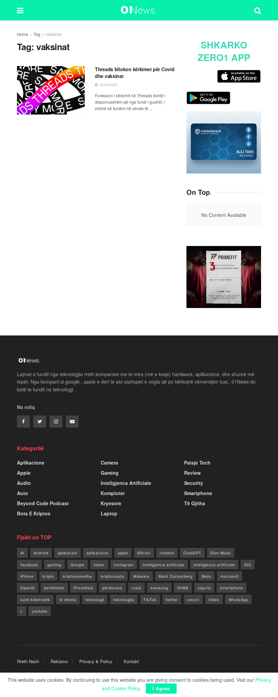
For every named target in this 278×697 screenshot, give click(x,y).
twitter (172, 599)
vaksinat (53, 34)
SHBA (182, 587)
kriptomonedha (77, 576)
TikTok (150, 599)
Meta (206, 576)
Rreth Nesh (28, 661)
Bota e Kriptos (34, 513)
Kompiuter (113, 493)
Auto (22, 493)
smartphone (231, 587)
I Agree (161, 688)
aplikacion (67, 552)
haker (99, 564)
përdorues (112, 587)
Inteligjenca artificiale (163, 564)
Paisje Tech (197, 462)
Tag (37, 34)
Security (193, 482)
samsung (159, 587)
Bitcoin (144, 552)
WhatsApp (238, 599)
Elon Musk (221, 552)
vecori (193, 599)
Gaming (110, 472)
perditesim (54, 587)
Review (192, 472)
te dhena (67, 599)
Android (41, 552)
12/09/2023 (107, 84)
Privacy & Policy (95, 661)
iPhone (27, 576)
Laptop (109, 513)
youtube (39, 611)
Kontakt (131, 661)
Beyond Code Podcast (43, 503)
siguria (204, 587)
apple (123, 552)
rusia (136, 587)
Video (214, 599)
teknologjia (123, 599)
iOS (247, 564)
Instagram (124, 564)
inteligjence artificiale (214, 564)
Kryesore (111, 503)
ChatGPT (192, 552)
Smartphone (198, 493)
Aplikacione (30, 462)
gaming (54, 564)
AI (22, 552)
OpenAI (27, 587)
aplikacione (97, 552)
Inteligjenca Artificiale (126, 482)
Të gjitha (194, 503)
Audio (24, 482)
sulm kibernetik (35, 599)
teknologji (94, 599)
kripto (48, 576)
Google (77, 564)
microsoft (229, 576)
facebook (29, 564)
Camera (109, 462)
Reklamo (59, 661)
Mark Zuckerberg (176, 576)
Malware (141, 576)
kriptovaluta (112, 576)
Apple (24, 472)
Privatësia (83, 587)
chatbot (167, 552)
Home (22, 34)
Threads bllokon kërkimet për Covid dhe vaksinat (134, 72)
